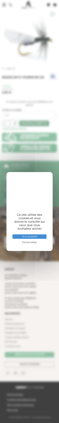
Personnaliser (29, 242)
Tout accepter (29, 236)
